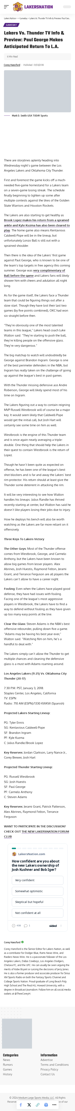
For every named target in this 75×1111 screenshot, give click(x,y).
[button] (7, 6)
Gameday (11, 25)
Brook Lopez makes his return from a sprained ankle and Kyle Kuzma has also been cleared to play (37, 225)
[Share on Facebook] (21, 1105)
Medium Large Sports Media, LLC (36, 1097)
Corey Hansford (12, 64)
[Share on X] (29, 1105)
